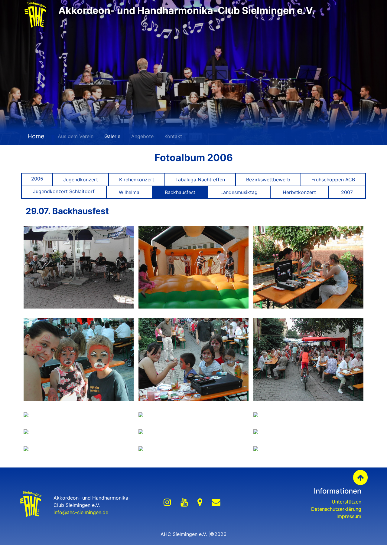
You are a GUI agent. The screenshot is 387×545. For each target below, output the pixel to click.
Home (35, 136)
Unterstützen (346, 502)
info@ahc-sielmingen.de (81, 512)
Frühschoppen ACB (333, 180)
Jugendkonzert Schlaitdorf (64, 191)
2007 (347, 192)
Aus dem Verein (75, 136)
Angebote (142, 136)
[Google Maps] (200, 502)
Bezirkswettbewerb (268, 180)
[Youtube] (184, 502)
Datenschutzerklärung (336, 509)
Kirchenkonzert (136, 180)
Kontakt (173, 136)
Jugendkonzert (80, 180)
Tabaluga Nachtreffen (200, 180)
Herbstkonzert (299, 192)
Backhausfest (180, 192)
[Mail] (216, 502)
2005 (37, 179)
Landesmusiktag (239, 192)
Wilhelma (129, 192)
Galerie (112, 136)
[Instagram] (167, 502)
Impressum (349, 516)
